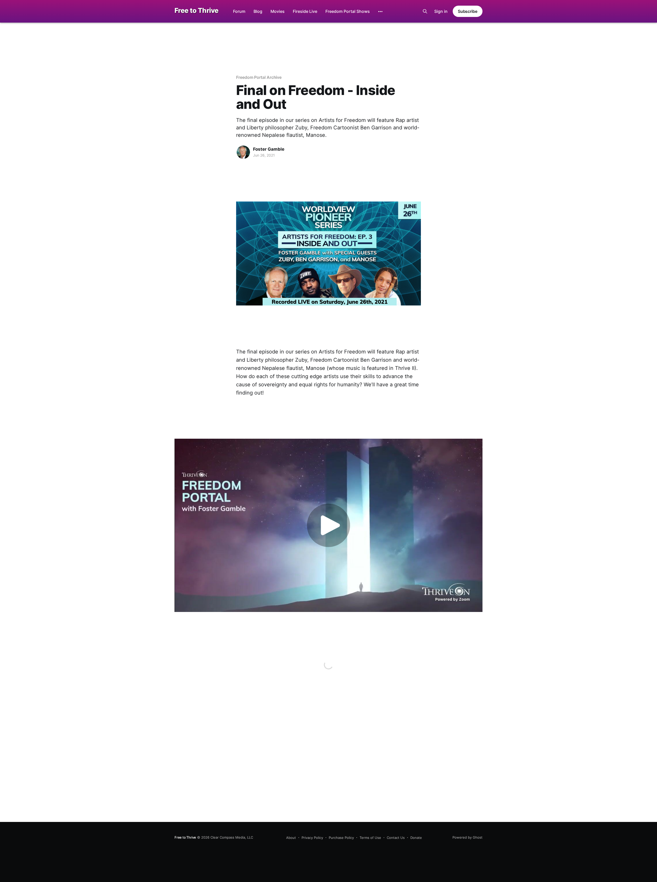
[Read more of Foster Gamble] (243, 152)
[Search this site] (425, 11)
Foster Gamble (268, 149)
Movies (277, 11)
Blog (258, 11)
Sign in (441, 11)
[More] (380, 11)
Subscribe (467, 11)
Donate (416, 838)
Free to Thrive (197, 10)
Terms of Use (370, 838)
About (291, 838)
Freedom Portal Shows (347, 11)
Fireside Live (305, 11)
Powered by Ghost (467, 837)
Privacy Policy (312, 838)
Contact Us (396, 838)
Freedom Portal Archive (259, 77)
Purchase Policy (341, 838)
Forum (239, 11)
